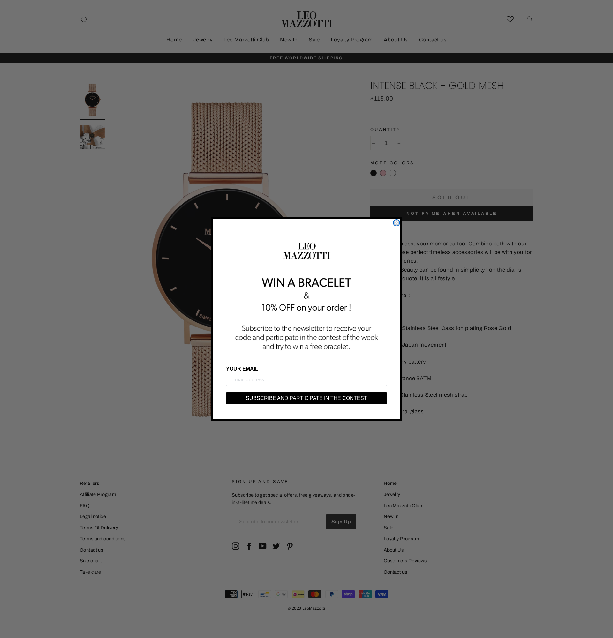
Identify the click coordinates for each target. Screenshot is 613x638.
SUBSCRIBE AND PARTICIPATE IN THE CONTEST (306, 398)
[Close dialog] (396, 223)
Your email (242, 369)
